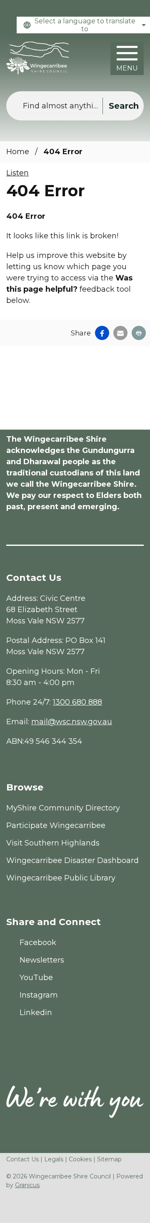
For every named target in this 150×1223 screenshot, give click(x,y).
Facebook (38, 942)
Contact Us (22, 1159)
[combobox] (83, 25)
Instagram (39, 995)
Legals (53, 1159)
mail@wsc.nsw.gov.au (71, 721)
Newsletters (42, 960)
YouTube (36, 977)
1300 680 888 (77, 702)
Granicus (27, 1185)
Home (17, 151)
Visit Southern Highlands (53, 843)
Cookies (80, 1159)
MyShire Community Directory (63, 808)
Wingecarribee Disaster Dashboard (72, 860)
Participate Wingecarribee (55, 825)
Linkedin (36, 1012)
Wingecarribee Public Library (60, 878)
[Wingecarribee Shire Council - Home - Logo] (37, 58)
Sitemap (109, 1159)
